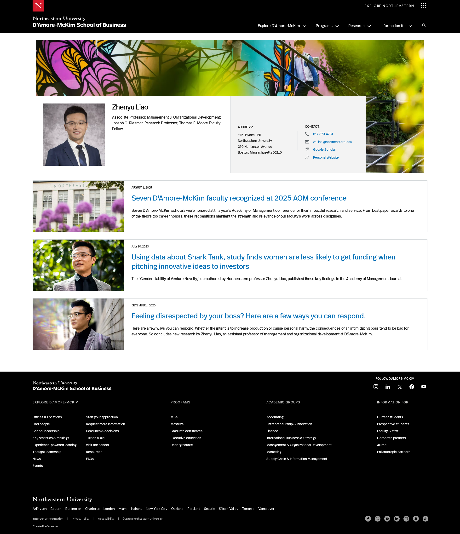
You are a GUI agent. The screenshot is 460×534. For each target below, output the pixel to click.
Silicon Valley (228, 508)
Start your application (102, 417)
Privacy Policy (80, 518)
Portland (193, 508)
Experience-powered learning (54, 444)
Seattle (209, 508)
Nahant (136, 508)
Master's (177, 424)
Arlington (40, 508)
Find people (41, 424)
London (109, 508)
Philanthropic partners (393, 451)
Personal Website (326, 157)
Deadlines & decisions (102, 431)
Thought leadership (47, 451)
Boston (56, 508)
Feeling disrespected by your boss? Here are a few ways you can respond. (249, 316)
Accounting (274, 417)
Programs (324, 26)
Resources (94, 451)
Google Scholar (324, 149)
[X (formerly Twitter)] (377, 519)
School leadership (46, 431)
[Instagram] (406, 519)
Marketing (273, 451)
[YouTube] (387, 519)
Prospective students (393, 424)
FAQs (90, 458)
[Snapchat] (416, 519)
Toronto (248, 508)
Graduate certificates (186, 431)
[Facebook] (368, 519)
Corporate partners (391, 438)
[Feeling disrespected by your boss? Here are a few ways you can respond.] (78, 324)
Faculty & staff (387, 431)
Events (38, 465)
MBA (174, 417)
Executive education (186, 438)
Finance (272, 431)
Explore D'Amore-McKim (279, 26)
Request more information (105, 424)
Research (356, 26)
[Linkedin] (397, 519)
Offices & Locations (47, 417)
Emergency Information (48, 518)
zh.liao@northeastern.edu (332, 141)
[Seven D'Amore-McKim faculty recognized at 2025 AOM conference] (78, 206)
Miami (123, 508)
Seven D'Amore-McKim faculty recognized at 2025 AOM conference (239, 198)
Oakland (177, 508)
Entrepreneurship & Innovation (289, 424)
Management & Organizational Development (299, 444)
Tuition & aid (95, 438)
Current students (390, 417)
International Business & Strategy (291, 438)
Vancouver (266, 508)
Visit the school (97, 444)
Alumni (382, 444)
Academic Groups (283, 402)
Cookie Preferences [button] (45, 526)
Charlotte (92, 508)
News (37, 458)
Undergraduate (182, 444)
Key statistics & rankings (51, 438)
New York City (156, 508)
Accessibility (106, 518)
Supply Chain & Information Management (296, 458)
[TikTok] (425, 519)
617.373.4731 (323, 134)
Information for (393, 26)
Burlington (73, 508)
